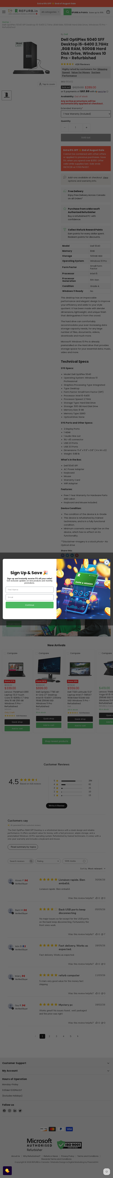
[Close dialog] (106, 562)
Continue (29, 605)
